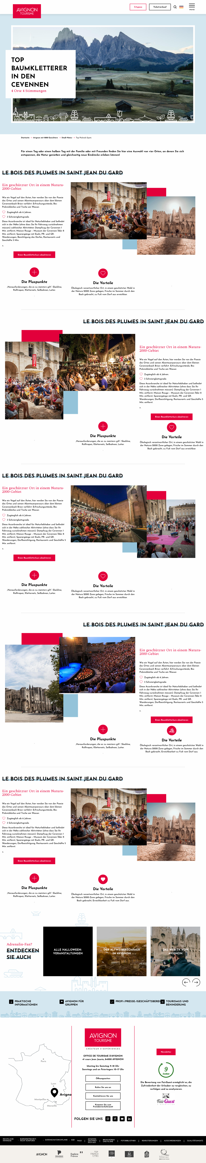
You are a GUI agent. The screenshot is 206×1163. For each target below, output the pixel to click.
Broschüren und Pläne (109, 1140)
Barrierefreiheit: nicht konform (28, 1139)
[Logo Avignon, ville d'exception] (42, 1154)
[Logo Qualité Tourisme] (164, 1154)
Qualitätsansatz (195, 1140)
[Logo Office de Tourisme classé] (112, 1154)
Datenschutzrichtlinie (56, 1139)
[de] (181, 7)
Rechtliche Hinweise (8, 1139)
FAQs (79, 1140)
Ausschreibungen (172, 1140)
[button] (175, 7)
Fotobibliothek (128, 1140)
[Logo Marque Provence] (59, 1154)
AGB (72, 1139)
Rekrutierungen (150, 1140)
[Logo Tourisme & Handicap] (129, 1154)
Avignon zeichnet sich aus (92, 1140)
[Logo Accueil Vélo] (147, 1154)
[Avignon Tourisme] (27, 11)
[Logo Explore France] (77, 1154)
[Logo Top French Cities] (94, 1154)
